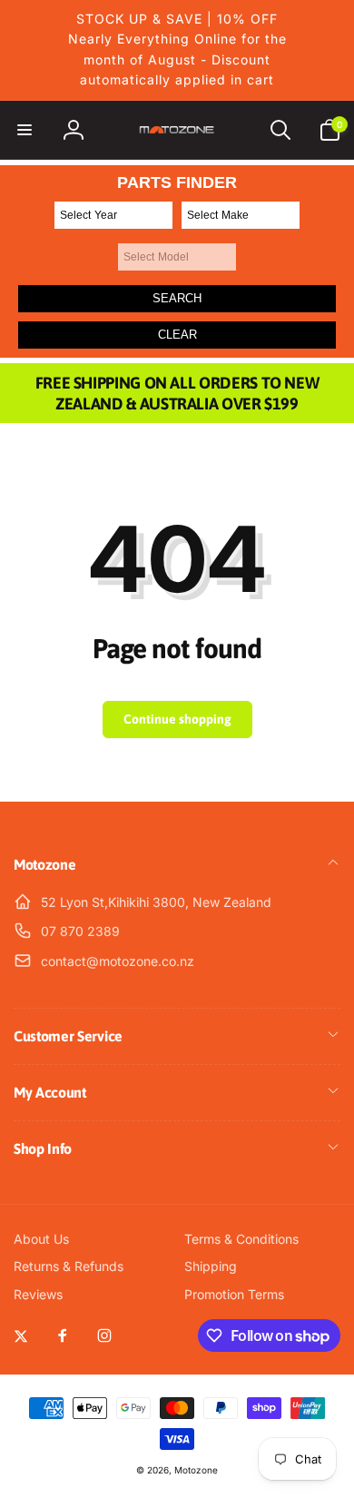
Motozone (196, 1469)
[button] (24, 130)
